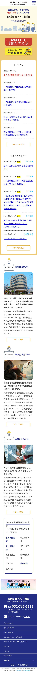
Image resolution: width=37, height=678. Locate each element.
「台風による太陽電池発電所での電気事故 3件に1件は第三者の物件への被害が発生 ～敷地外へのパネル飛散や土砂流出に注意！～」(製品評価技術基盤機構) (18, 202)
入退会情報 (28, 161)
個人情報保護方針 (23, 665)
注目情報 (29, 176)
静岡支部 (24, 563)
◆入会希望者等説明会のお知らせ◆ (18, 75)
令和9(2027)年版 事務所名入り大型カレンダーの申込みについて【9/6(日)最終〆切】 (18, 223)
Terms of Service (26, 670)
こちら (27, 616)
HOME (12, 665)
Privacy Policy (18, 670)
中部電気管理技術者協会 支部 (18, 524)
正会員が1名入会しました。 (15, 238)
